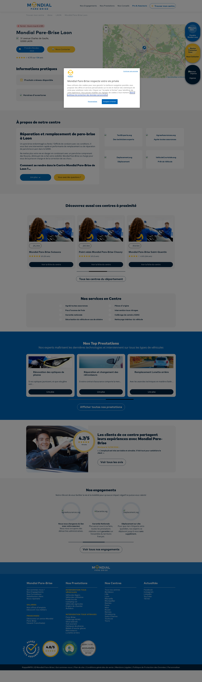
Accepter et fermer (109, 101)
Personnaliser (92, 101)
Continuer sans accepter (130, 71)
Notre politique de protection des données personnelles (101, 93)
